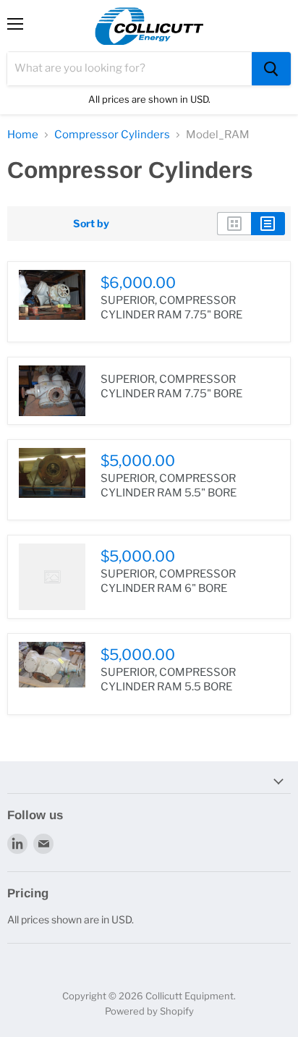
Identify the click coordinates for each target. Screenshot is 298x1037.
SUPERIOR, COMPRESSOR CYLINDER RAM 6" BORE (168, 581)
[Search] (271, 68)
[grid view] (234, 223)
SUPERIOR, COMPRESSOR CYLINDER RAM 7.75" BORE (171, 307)
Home (22, 135)
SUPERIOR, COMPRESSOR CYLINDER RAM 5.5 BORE (168, 679)
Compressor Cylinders (112, 135)
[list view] (268, 223)
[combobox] (129, 68)
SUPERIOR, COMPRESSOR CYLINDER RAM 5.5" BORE (169, 485)
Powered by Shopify (149, 1011)
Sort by (91, 223)
